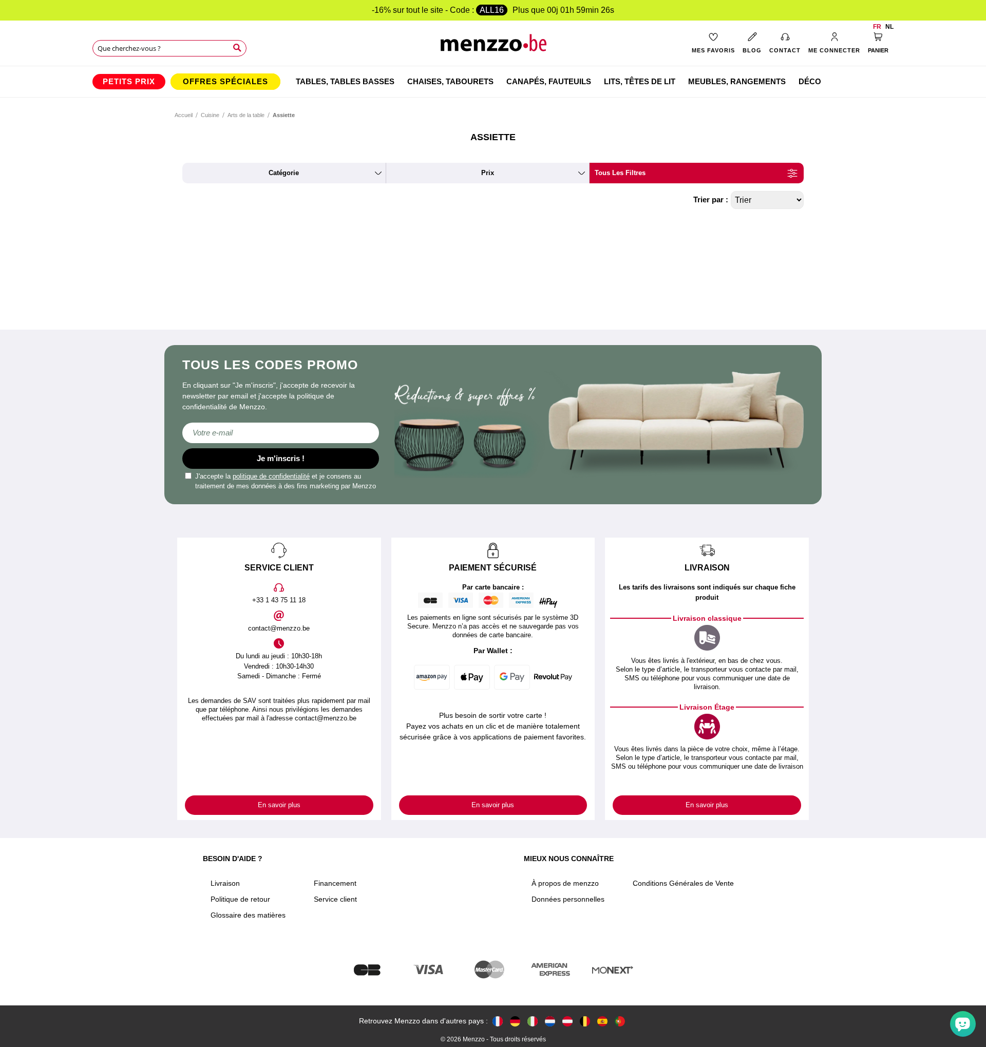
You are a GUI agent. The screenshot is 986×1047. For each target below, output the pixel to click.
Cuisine (210, 115)
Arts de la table (245, 115)
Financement (335, 883)
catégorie (284, 173)
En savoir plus (279, 805)
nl (889, 26)
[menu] (493, 81)
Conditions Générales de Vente (683, 883)
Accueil (184, 115)
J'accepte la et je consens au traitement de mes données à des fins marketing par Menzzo (285, 481)
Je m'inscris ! (281, 458)
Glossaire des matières (248, 915)
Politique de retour (240, 899)
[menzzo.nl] (550, 1021)
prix (487, 173)
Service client (335, 899)
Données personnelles (568, 899)
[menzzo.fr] (497, 1021)
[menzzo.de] (515, 1021)
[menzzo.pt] (620, 1021)
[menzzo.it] (532, 1021)
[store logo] (493, 46)
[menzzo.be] (585, 1021)
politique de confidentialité (271, 476)
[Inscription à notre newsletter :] (280, 433)
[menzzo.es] (602, 1021)
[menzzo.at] (567, 1021)
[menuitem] (128, 81)
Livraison (225, 883)
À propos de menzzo (565, 883)
